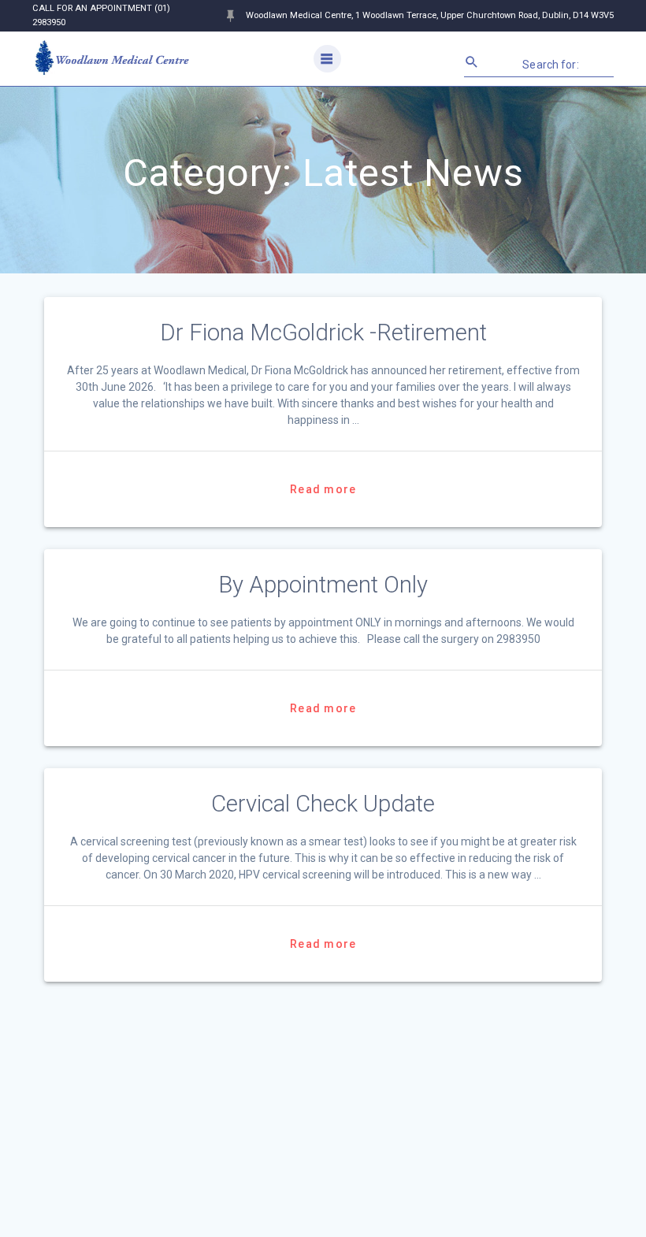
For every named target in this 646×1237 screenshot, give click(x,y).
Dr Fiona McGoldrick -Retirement (323, 332)
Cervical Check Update (323, 803)
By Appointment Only (323, 584)
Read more (323, 489)
